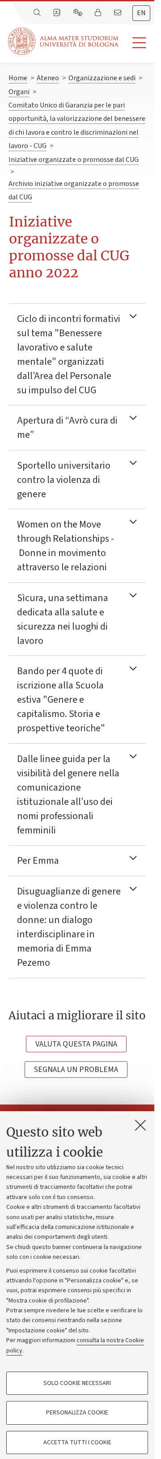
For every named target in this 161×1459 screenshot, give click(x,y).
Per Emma (38, 860)
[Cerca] (38, 13)
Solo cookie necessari (77, 1383)
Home (17, 78)
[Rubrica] (58, 13)
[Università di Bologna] (64, 41)
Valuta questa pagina (76, 1044)
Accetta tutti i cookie (77, 1442)
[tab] (141, 13)
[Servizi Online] (78, 13)
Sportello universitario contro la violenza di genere (63, 479)
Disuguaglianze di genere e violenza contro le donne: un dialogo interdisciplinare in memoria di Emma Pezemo (69, 927)
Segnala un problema (76, 1069)
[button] (136, 43)
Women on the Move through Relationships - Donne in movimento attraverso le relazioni (65, 545)
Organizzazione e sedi (102, 78)
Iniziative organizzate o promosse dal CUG (73, 160)
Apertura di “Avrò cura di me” (67, 427)
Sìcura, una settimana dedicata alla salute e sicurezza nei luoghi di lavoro (62, 619)
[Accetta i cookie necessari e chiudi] (140, 1125)
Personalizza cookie (77, 1412)
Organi (19, 92)
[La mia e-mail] (118, 13)
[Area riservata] (98, 13)
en (141, 13)
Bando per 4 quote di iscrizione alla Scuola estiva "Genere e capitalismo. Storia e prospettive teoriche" (63, 699)
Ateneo (48, 78)
